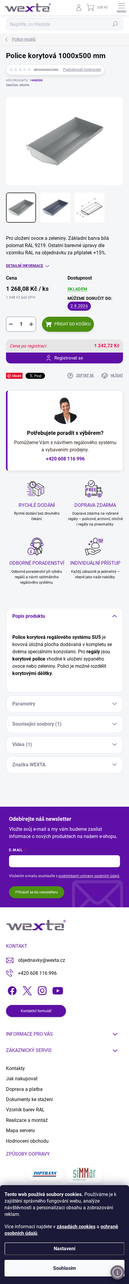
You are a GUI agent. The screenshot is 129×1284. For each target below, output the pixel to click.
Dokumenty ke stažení (29, 1099)
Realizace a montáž (27, 1120)
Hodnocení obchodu (27, 1141)
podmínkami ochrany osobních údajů (88, 876)
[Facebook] (11, 989)
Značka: (17, 85)
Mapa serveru (20, 1130)
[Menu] (121, 7)
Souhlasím (64, 1268)
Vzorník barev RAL (25, 1110)
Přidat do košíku (72, 324)
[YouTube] (57, 989)
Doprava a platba (24, 1089)
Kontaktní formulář (36, 1011)
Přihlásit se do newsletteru (36, 892)
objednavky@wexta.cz (41, 960)
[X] (26, 989)
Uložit (16, 375)
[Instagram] (41, 989)
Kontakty (15, 1068)
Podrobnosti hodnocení (82, 69)
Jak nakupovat (22, 1079)
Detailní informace (24, 266)
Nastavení (64, 1248)
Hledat (115, 24)
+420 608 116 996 (65, 459)
